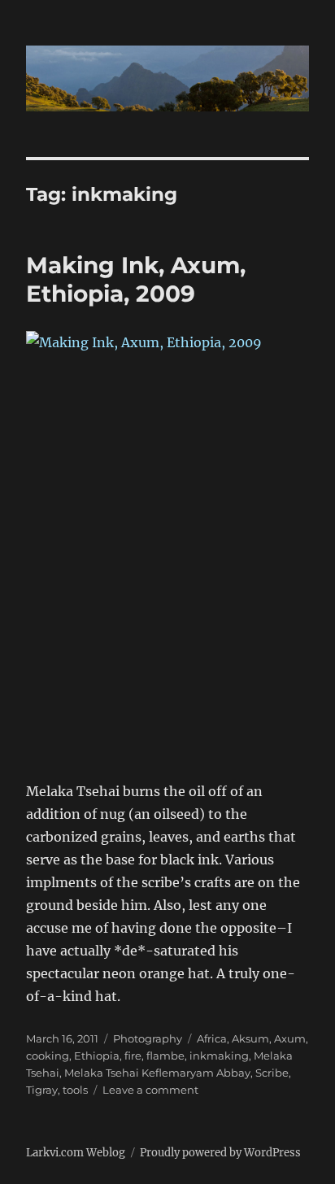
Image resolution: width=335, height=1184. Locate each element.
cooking (47, 1055)
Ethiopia (97, 1055)
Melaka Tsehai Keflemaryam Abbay (157, 1072)
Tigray (42, 1089)
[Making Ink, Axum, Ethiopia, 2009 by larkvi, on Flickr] (168, 544)
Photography (147, 1038)
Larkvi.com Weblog (75, 1153)
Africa (212, 1038)
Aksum (250, 1038)
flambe (165, 1055)
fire (132, 1055)
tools (75, 1089)
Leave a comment (150, 1089)
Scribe (272, 1072)
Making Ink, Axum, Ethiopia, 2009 (136, 279)
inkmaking (219, 1055)
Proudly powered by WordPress (220, 1153)
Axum (290, 1038)
